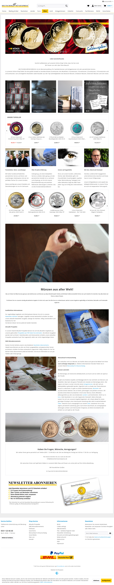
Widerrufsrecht (61, 537)
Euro (59, 397)
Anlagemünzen (88, 384)
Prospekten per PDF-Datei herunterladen (30, 333)
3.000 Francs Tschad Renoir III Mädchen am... (77, 138)
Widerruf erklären (7, 538)
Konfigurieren (106, 580)
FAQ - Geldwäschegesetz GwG (66, 531)
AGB (58, 541)
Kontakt (31, 539)
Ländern (85, 395)
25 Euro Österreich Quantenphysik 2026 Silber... (36, 138)
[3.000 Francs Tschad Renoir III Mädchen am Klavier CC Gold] (77, 128)
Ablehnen (96, 580)
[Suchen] (66, 6)
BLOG (58, 524)
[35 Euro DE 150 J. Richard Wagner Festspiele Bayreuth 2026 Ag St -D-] (77, 200)
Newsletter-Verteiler (11, 316)
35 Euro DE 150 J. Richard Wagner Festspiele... (56, 211)
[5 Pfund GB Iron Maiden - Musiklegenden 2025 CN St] (16, 128)
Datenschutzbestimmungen (102, 537)
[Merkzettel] (88, 6)
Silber (59, 403)
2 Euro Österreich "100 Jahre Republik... (97, 138)
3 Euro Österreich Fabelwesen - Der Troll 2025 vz (36, 211)
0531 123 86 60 (7, 531)
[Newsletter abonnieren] (110, 533)
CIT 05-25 (57, 36)
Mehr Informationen (46, 582)
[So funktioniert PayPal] (57, 553)
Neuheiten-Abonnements (41, 345)
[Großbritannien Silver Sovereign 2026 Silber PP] (16, 200)
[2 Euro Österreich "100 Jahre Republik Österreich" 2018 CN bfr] (97, 128)
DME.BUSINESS (61, 528)
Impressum (60, 543)
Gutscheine (32, 531)
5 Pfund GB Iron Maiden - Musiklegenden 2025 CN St (16, 138)
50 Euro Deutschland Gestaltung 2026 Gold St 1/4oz (97, 211)
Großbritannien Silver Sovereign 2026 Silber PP (16, 211)
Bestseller (96, 388)
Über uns (31, 537)
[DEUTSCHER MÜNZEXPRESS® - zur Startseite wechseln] (15, 5)
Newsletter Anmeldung (64, 533)
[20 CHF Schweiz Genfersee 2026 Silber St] (57, 128)
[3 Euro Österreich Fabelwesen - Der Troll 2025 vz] (36, 200)
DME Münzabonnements (36, 526)
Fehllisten (32, 528)
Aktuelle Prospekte (34, 524)
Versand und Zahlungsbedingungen (68, 535)
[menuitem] (52, 6)
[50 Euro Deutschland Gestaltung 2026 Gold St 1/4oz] (97, 200)
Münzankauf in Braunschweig (76, 366)
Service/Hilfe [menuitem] (108, 1)
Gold (88, 403)
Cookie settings (61, 526)
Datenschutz (60, 539)
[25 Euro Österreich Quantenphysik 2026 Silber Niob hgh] (36, 128)
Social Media (33, 535)
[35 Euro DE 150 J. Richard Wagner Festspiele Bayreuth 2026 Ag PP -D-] (57, 200)
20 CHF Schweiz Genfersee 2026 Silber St (57, 138)
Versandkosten (60, 566)
